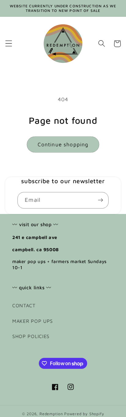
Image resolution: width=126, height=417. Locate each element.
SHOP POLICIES (31, 336)
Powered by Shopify (84, 414)
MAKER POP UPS (32, 321)
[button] (9, 44)
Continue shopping (63, 144)
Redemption (51, 414)
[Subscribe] (100, 200)
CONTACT (23, 305)
